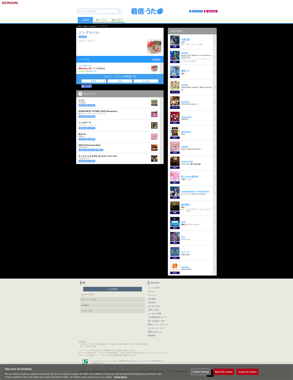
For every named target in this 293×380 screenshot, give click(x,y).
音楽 (86, 19)
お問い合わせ (153, 310)
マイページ (152, 295)
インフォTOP (153, 288)
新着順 (93, 81)
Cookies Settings (201, 372)
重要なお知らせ (154, 332)
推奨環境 (152, 335)
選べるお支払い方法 (156, 321)
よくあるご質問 (154, 313)
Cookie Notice (120, 377)
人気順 (119, 81)
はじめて (118, 19)
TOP (79, 26)
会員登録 (152, 299)
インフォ (102, 19)
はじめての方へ (154, 306)
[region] (146, 372)
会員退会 (152, 302)
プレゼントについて (156, 328)
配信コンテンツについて (158, 324)
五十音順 (146, 81)
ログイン (152, 291)
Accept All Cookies (247, 372)
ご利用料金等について (157, 317)
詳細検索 (114, 289)
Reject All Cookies (223, 372)
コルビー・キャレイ (90, 26)
